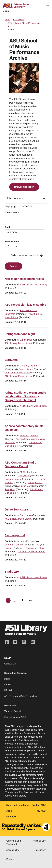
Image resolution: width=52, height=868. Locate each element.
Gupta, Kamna (35, 482)
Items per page (12, 241)
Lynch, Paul (26, 340)
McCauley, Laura (28, 472)
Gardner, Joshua (28, 365)
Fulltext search (12, 212)
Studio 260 (12, 571)
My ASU (41, 811)
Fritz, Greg (10, 489)
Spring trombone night (20, 334)
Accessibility (12, 850)
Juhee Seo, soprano (18, 509)
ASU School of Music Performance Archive (24, 24)
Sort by (8, 227)
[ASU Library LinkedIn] (32, 642)
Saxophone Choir (35, 548)
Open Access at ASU (15, 717)
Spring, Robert (25, 369)
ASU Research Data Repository (20, 696)
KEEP (6, 11)
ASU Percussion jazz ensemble (25, 304)
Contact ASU (38, 805)
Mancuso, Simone (29, 435)
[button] (41, 256)
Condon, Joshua (13, 479)
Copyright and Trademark (13, 842)
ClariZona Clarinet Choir (17, 372)
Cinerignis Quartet (14, 544)
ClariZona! (11, 359)
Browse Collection (24, 187)
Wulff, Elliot (23, 475)
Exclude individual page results (25, 255)
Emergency (40, 850)
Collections (18, 19)
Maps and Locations (17, 805)
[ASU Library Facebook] (8, 642)
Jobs (9, 811)
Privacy (10, 859)
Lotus (23, 541)
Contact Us (10, 663)
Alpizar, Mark (25, 486)
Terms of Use (39, 841)
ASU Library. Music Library (33, 284)
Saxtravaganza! (15, 535)
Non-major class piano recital (24, 278)
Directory (11, 816)
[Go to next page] (21, 600)
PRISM (8, 690)
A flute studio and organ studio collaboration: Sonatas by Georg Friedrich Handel (25, 396)
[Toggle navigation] (48, 4)
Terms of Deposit (13, 711)
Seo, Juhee (26, 515)
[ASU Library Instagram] (24, 642)
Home (7, 679)
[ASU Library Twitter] (15, 642)
